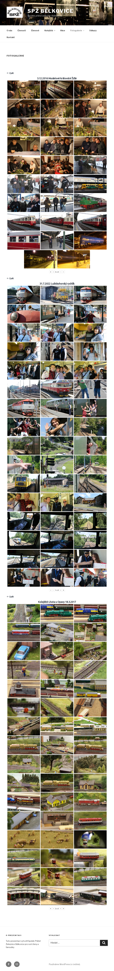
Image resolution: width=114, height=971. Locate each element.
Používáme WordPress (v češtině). (64, 964)
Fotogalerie (76, 30)
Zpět (11, 73)
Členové (35, 30)
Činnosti (22, 30)
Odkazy (93, 30)
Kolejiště (48, 30)
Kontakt (11, 37)
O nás (9, 30)
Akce (62, 30)
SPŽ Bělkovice (50, 11)
